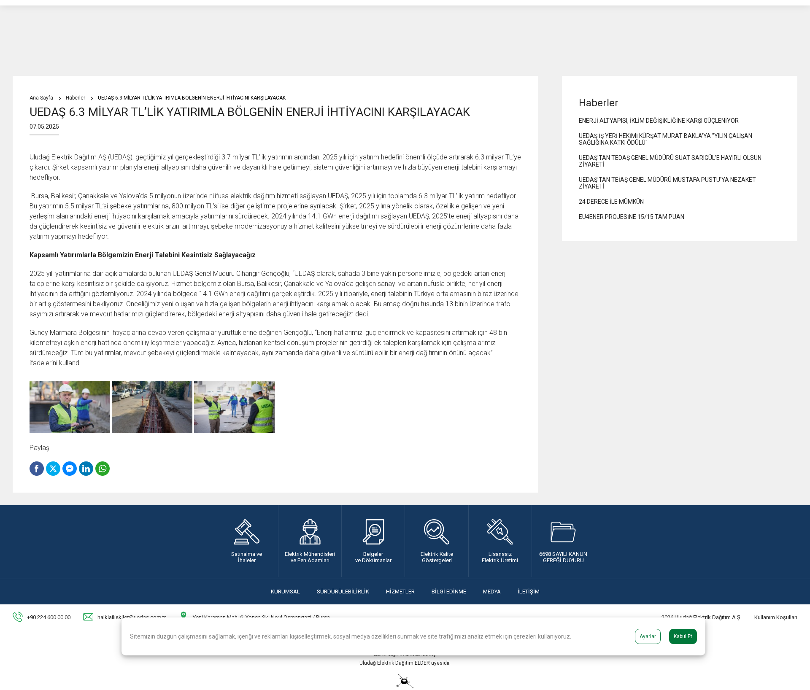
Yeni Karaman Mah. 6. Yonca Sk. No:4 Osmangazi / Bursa (261, 617)
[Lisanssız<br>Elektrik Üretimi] (500, 541)
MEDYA (492, 591)
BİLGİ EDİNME (449, 591)
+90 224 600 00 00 (48, 617)
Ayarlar (648, 636)
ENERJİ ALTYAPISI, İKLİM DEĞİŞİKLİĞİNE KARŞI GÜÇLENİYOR (659, 120)
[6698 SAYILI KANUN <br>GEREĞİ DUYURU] (563, 541)
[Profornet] (405, 686)
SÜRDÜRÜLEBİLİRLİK (343, 591)
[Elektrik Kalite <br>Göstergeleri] (436, 541)
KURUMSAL (285, 591)
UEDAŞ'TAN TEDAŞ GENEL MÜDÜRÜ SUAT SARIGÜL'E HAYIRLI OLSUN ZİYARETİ (670, 161)
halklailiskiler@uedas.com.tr (131, 617)
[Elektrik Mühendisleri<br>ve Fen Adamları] (309, 541)
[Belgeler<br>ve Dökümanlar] (373, 541)
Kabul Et (683, 636)
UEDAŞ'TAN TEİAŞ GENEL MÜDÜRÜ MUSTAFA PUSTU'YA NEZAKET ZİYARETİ (667, 183)
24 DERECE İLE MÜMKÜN (611, 201)
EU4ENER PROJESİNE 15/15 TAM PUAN (631, 216)
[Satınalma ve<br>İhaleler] (246, 541)
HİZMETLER (400, 591)
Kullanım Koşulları (775, 617)
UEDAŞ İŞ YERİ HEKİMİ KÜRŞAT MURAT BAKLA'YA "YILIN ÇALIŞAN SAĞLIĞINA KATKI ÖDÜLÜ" (665, 139)
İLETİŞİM (529, 591)
